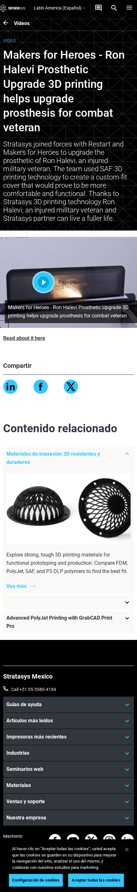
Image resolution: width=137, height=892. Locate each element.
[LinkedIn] (10, 387)
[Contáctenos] (98, 8)
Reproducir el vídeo (81, 282)
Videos (22, 23)
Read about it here (24, 338)
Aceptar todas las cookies (96, 880)
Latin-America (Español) (58, 7)
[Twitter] (71, 387)
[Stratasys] (12, 8)
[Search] (114, 8)
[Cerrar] (127, 849)
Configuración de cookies (36, 880)
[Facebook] (40, 387)
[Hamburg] (129, 8)
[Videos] (8, 23)
